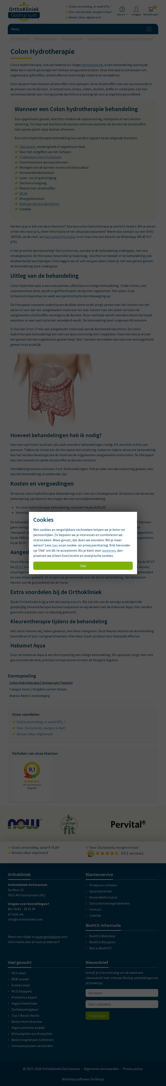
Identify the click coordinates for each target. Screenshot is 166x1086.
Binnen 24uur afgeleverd (84, 17)
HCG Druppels (21, 991)
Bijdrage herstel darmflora (39, 204)
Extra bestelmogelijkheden (109, 903)
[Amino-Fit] (19, 832)
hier (55, 545)
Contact (95, 909)
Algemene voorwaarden (101, 1069)
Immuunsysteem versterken (32, 1046)
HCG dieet (18, 973)
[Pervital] (78, 826)
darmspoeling (92, 65)
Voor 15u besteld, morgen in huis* (90, 12)
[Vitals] (129, 826)
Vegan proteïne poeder (28, 1027)
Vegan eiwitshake (24, 1003)
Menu (15, 29)
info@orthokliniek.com (25, 919)
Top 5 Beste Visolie (25, 1015)
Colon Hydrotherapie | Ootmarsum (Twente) (41, 683)
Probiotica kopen (24, 997)
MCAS (23, 193)
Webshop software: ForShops (83, 1079)
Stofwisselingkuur (24, 1009)
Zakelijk (95, 915)
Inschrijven (98, 1015)
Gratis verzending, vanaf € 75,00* (35, 847)
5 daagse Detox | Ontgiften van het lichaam (38, 689)
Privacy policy (133, 1069)
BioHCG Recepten (102, 942)
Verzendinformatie (103, 897)
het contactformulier (60, 236)
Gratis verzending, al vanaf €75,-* (90, 6)
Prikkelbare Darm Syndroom (40, 157)
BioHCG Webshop (102, 936)
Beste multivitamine (26, 1021)
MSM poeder (20, 979)
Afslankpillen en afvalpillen (31, 1033)
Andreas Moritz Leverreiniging (29, 696)
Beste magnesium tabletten (32, 1040)
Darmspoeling (22, 676)
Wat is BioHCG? (100, 948)
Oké (83, 566)
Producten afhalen (103, 885)
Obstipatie (27, 146)
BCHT (19, 567)
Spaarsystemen (100, 891)
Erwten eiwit (20, 985)
